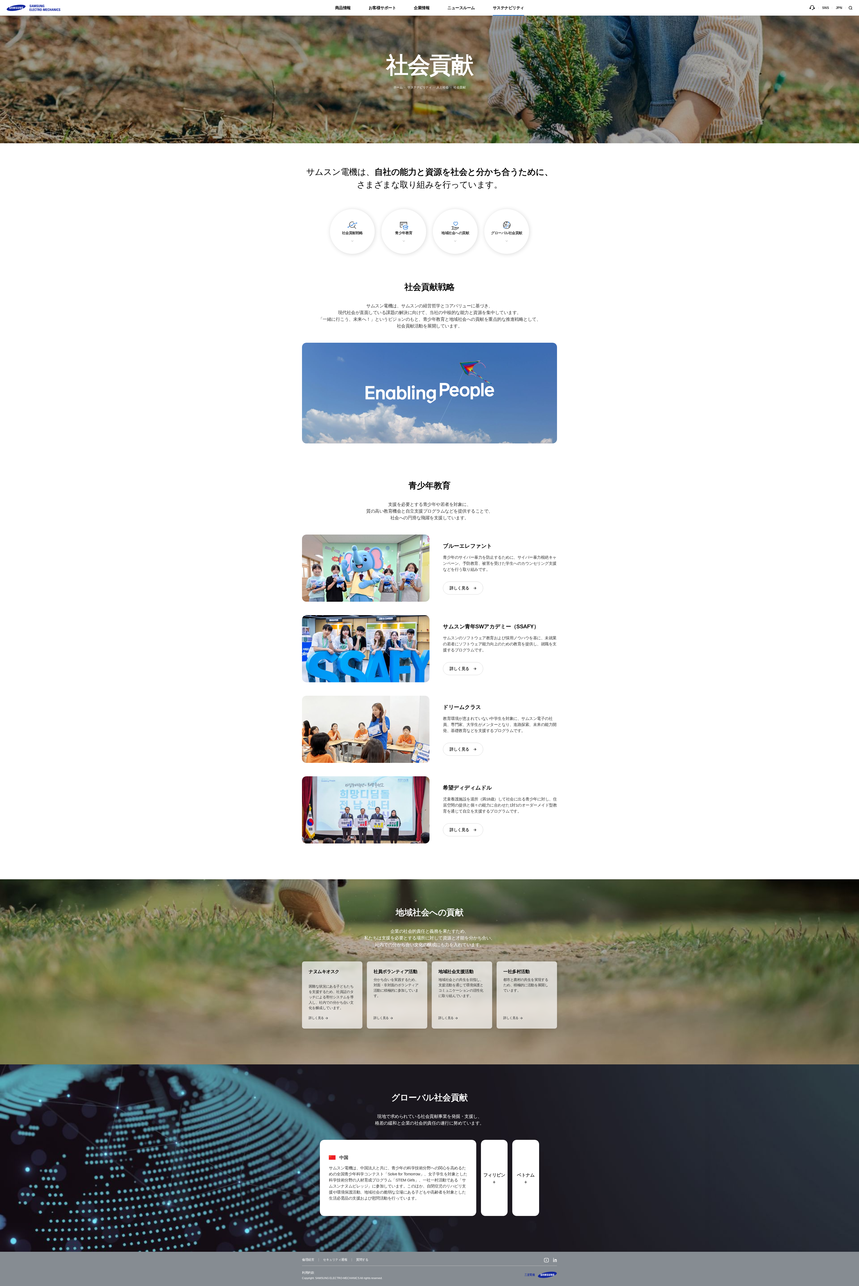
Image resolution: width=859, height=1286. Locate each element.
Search (852, 8)
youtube (546, 1260)
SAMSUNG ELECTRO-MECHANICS (541, 1275)
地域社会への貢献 (455, 233)
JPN (839, 8)
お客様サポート (382, 8)
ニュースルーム (461, 8)
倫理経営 (308, 1259)
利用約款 (308, 1272)
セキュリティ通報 (335, 1259)
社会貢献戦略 (352, 233)
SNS (825, 8)
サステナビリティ (508, 8)
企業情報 (422, 8)
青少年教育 (403, 233)
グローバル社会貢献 (506, 233)
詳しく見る (459, 588)
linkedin (555, 1260)
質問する (812, 8)
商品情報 (343, 8)
